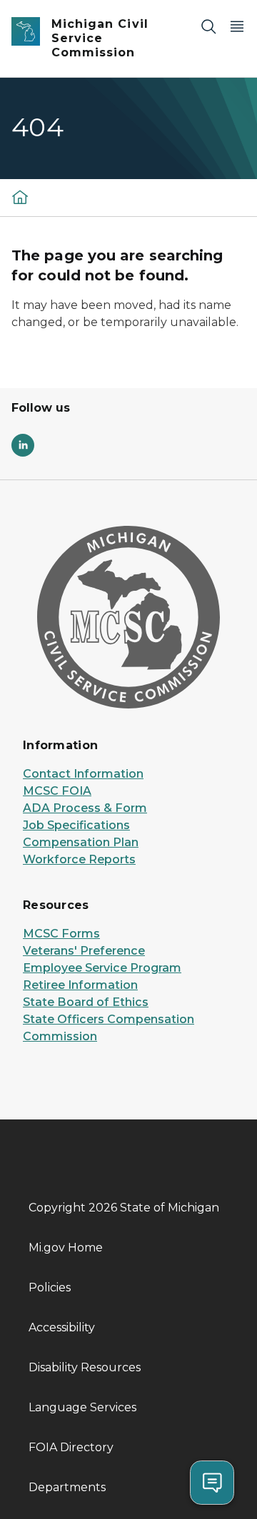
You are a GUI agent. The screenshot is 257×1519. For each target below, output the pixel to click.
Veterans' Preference (84, 950)
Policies (50, 1287)
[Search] (208, 26)
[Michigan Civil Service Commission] (20, 196)
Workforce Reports (79, 859)
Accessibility (62, 1327)
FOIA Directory (71, 1447)
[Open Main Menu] (237, 26)
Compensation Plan (80, 842)
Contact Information (83, 774)
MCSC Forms (61, 933)
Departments (67, 1487)
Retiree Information (80, 985)
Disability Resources (85, 1367)
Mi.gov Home (66, 1247)
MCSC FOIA (57, 791)
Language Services (82, 1407)
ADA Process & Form (85, 808)
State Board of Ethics (85, 1002)
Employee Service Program (102, 968)
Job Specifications (76, 825)
